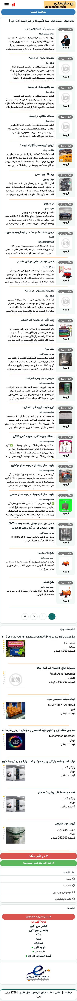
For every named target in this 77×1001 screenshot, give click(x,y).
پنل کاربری (24, 993)
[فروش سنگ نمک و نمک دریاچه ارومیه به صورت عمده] (65, 243)
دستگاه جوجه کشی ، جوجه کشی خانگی (33, 436)
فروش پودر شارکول (65, 824)
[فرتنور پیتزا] (65, 213)
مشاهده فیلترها (38, 12)
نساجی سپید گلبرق (46, 354)
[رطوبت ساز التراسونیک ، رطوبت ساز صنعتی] (65, 505)
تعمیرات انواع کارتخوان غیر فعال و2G (56, 668)
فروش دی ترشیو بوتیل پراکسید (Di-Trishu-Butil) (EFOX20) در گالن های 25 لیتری (31, 526)
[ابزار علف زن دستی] (65, 184)
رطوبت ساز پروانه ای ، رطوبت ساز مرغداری (32, 465)
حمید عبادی (49, 208)
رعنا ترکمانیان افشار (46, 34)
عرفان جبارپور (48, 179)
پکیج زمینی (48, 582)
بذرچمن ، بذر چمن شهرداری (40, 378)
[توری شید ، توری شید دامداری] (65, 417)
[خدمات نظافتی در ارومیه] (65, 126)
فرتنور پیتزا (49, 203)
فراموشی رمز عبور (62, 892)
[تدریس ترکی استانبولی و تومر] (65, 39)
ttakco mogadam (46, 383)
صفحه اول (56, 21)
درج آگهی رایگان (37, 856)
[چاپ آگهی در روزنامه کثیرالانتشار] (65, 330)
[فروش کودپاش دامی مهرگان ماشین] (65, 272)
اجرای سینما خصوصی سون (61, 699)
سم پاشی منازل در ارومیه (41, 87)
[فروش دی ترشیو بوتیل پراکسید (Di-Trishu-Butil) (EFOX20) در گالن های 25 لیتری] (65, 534)
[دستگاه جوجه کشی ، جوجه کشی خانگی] (65, 446)
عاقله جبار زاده (48, 150)
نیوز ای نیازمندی (40, 993)
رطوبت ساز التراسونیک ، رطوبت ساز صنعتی (32, 495)
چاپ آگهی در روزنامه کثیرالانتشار (37, 320)
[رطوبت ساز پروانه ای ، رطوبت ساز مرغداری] (65, 475)
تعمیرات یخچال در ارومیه (41, 58)
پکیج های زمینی (46, 553)
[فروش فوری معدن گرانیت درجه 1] (65, 155)
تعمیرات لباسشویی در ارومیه (39, 291)
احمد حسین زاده (47, 558)
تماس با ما (55, 993)
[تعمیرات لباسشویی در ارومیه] (65, 301)
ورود (69, 879)
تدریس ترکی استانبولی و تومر (39, 29)
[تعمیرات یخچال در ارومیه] (65, 68)
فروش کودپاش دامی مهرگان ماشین (35, 262)
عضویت (67, 886)
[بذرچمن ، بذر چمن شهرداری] (65, 388)
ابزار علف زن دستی (44, 174)
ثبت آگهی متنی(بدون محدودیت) (37, 863)
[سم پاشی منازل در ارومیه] (65, 97)
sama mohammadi (46, 242)
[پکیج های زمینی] (65, 563)
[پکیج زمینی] (65, 592)
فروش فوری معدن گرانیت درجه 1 (37, 145)
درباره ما (68, 993)
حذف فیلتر (69, 21)
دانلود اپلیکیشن (63, 899)
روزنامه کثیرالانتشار (46, 325)
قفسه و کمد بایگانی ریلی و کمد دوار (56, 793)
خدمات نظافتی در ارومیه (41, 116)
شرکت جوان (49, 63)
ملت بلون (49, 349)
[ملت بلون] (65, 359)
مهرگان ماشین (48, 267)
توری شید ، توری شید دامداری (39, 407)
